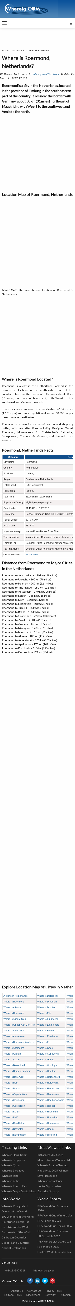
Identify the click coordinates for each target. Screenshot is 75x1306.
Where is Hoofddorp (47, 1117)
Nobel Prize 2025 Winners (53, 1170)
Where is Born (10, 1082)
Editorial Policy (13, 1294)
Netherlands (18, 50)
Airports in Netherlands (15, 996)
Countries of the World (15, 1227)
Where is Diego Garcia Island (19, 1191)
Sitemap (66, 1294)
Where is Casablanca (50, 1181)
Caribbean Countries (14, 1237)
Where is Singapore (13, 1160)
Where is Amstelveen (14, 1036)
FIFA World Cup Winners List (55, 1215)
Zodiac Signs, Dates (49, 1186)
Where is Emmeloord (48, 1024)
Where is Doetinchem (14, 1134)
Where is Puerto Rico (14, 1186)
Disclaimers (33, 1294)
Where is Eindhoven (47, 1019)
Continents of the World (16, 1232)
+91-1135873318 (15, 1270)
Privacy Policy (54, 1290)
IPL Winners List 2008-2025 (54, 1241)
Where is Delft (10, 1117)
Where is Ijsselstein (47, 1134)
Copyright (50, 1294)
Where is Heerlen (46, 1106)
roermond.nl (32, 554)
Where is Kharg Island (15, 1206)
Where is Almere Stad (14, 1019)
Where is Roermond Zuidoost (18, 1042)
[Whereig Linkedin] (37, 1281)
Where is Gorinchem (48, 1053)
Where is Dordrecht (47, 996)
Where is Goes (45, 1048)
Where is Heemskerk (48, 1088)
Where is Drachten (47, 1001)
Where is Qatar (11, 1165)
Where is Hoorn (45, 1129)
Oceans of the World (14, 1211)
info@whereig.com (44, 1270)
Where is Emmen (46, 1030)
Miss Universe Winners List (54, 1160)
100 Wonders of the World (18, 1216)
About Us (17, 1290)
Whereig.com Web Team (45, 74)
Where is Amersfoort (13, 1030)
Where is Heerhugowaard (50, 1100)
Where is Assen (11, 1059)
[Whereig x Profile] (45, 1281)
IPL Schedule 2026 (49, 1236)
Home (5, 50)
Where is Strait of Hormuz (53, 1165)
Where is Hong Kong (14, 1154)
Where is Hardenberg (48, 1077)
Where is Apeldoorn (13, 1048)
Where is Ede (44, 1013)
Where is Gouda (45, 1059)
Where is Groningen (47, 1065)
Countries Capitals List (15, 1221)
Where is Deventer (13, 1129)
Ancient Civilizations (14, 1247)
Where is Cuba (10, 1181)
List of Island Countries (16, 1242)
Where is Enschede (47, 1036)
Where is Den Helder (14, 1123)
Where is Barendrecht (14, 1065)
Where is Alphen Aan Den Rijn (19, 1024)
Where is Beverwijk (13, 1077)
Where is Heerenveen (48, 1094)
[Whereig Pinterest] (52, 1281)
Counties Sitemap (48, 1191)
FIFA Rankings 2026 (49, 1220)
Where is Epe (44, 1042)
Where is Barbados (13, 1170)
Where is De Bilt (11, 1111)
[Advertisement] (37, 151)
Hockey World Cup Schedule (55, 1252)
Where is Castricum (13, 1100)
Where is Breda (11, 1088)
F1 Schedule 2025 (48, 1246)
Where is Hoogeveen (48, 1123)
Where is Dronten (46, 1007)
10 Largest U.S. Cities (50, 1154)
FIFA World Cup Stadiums (53, 1231)
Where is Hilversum (47, 1111)
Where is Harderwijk (47, 1082)
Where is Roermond (13, 1001)
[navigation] (4, 23)
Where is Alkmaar (12, 1007)
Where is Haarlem (46, 1071)
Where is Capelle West (15, 1094)
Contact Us (34, 1290)
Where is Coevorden (14, 1106)
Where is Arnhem (12, 1053)
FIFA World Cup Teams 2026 (55, 1225)
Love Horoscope (47, 1175)
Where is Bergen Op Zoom (17, 1071)
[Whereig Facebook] (30, 1281)
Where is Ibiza (10, 1175)
